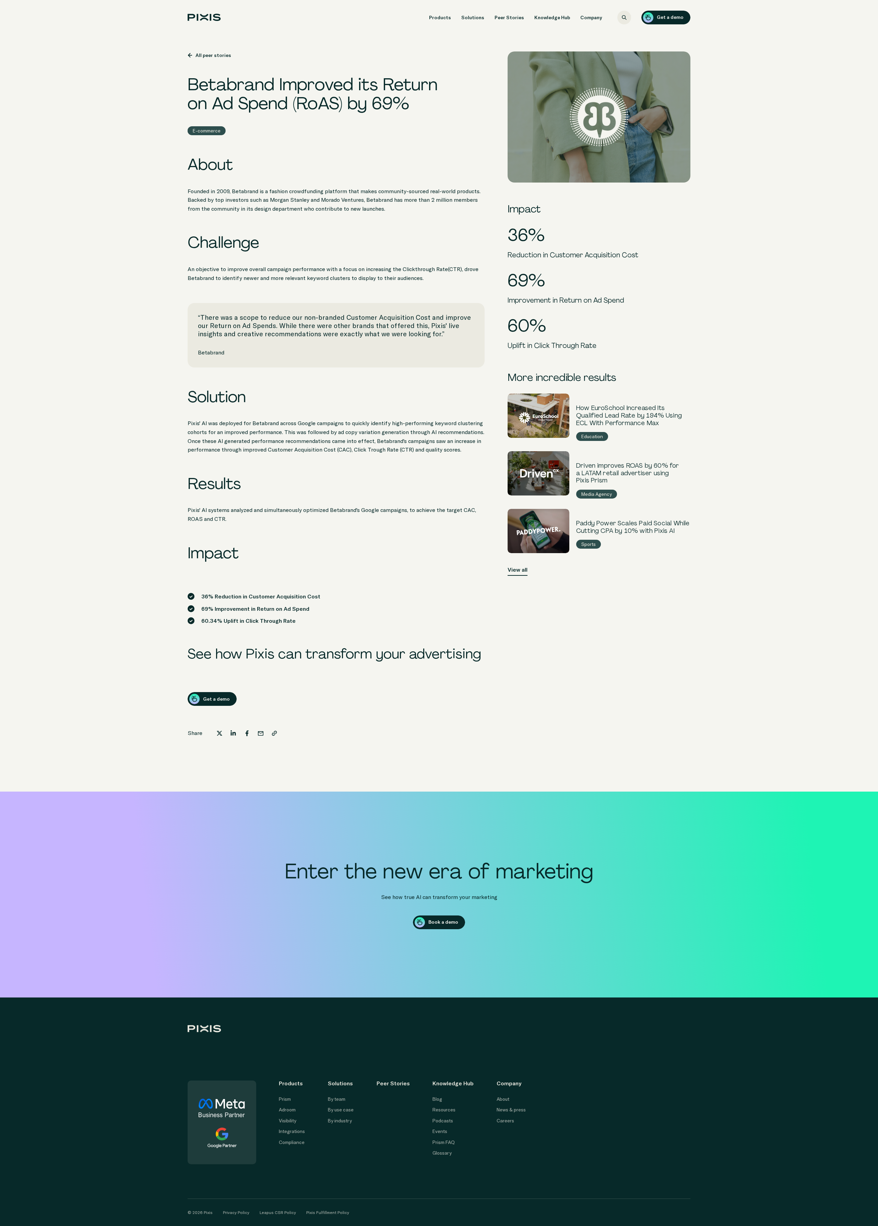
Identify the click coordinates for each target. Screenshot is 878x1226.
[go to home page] (204, 17)
